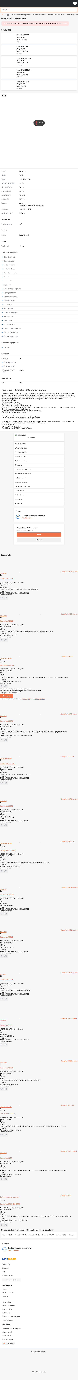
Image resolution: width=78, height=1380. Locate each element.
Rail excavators (20, 478)
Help (3, 1271)
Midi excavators (20, 456)
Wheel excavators (21, 448)
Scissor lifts (19, 499)
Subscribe (6, 696)
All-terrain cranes (20, 495)
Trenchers (18, 465)
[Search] (75, 10)
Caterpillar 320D (6, 1025)
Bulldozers (18, 503)
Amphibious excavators (23, 473)
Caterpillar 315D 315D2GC (10, 1204)
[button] (75, 3)
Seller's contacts (7, 1275)
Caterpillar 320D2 (23, 35)
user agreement (40, 699)
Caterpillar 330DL (6, 937)
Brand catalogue (7, 1320)
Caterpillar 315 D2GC (24, 70)
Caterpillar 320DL (6, 578)
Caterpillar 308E (22, 46)
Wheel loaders (20, 491)
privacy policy (26, 699)
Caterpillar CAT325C (8, 1114)
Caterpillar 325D (6, 1158)
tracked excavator (25, 179)
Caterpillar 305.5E (7, 894)
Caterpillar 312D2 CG (24, 58)
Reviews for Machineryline (11, 1316)
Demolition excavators (22, 486)
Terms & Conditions (8, 1306)
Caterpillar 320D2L (7, 665)
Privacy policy (7, 1309)
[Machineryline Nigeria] (14, 3)
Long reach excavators (22, 469)
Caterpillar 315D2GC (8, 850)
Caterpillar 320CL (6, 979)
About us (5, 1268)
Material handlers (21, 461)
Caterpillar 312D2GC (8, 764)
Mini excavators (20, 444)
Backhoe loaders (20, 452)
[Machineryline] (8, 14)
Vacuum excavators (21, 482)
